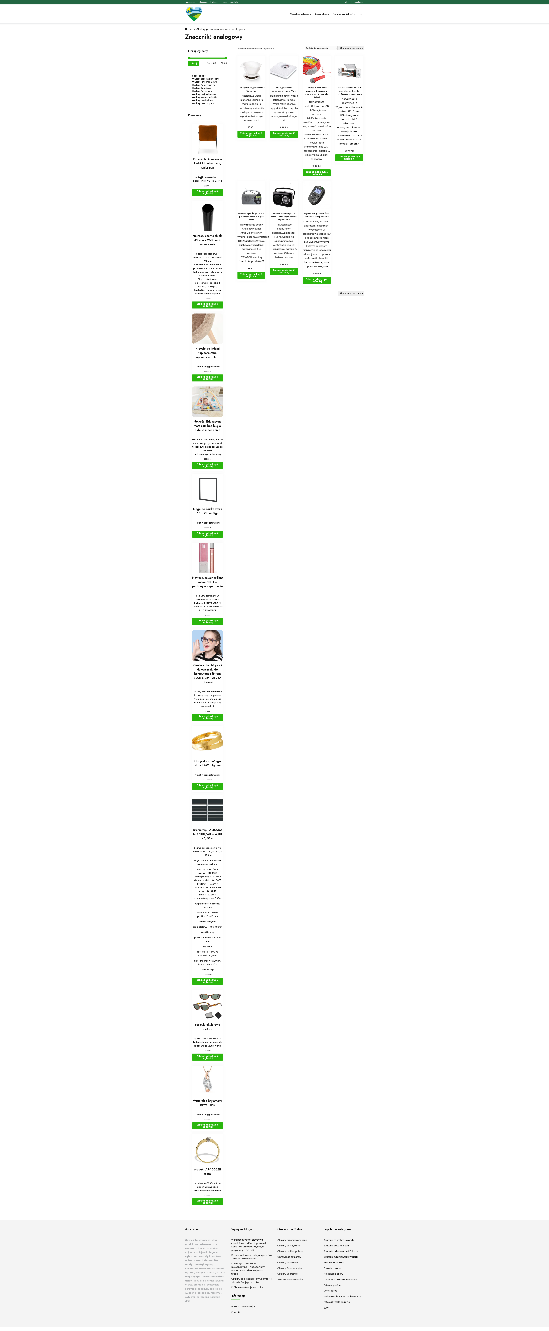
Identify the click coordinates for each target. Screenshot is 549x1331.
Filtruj (193, 63)
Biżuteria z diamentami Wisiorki (341, 1257)
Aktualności (358, 2)
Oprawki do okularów (289, 1257)
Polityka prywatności (243, 1306)
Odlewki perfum (332, 1285)
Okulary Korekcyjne (288, 1262)
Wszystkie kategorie (300, 14)
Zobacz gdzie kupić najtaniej (251, 134)
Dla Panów (203, 2)
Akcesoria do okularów (290, 1279)
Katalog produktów (230, 2)
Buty (326, 1307)
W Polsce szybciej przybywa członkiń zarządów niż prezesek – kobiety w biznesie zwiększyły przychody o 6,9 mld (249, 1245)
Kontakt (235, 1312)
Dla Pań (215, 2)
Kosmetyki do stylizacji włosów (340, 1279)
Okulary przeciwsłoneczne (205, 78)
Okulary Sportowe (201, 88)
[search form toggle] (361, 14)
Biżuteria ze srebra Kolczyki (339, 1240)
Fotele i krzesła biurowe (337, 1302)
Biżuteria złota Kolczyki (336, 1245)
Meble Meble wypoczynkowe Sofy (343, 1296)
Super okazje (322, 14)
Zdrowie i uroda (332, 1268)
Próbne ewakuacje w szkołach (248, 1287)
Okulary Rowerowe (202, 91)
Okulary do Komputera (204, 103)
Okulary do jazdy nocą (204, 94)
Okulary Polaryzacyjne (203, 85)
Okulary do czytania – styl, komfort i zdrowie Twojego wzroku (251, 1280)
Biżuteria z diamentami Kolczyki (341, 1251)
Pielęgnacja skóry (333, 1273)
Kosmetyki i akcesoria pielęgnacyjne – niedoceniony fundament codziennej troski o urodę (248, 1268)
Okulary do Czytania (202, 100)
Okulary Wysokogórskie (204, 97)
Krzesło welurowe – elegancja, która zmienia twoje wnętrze (251, 1256)
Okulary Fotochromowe (204, 81)
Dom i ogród (190, 2)
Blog (347, 2)
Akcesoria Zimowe (334, 1262)
